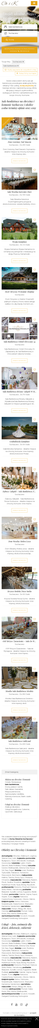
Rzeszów (17, 887)
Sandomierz (15, 906)
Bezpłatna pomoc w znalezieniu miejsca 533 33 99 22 (19, 50)
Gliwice (25, 899)
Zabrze (32, 899)
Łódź (24, 870)
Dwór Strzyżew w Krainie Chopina (19, 292)
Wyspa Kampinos (19, 242)
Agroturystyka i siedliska (14, 794)
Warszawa (26, 880)
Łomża (19, 892)
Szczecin (24, 916)
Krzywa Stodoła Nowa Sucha (20, 591)
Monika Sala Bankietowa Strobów (19, 691)
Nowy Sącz (19, 877)
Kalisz (30, 911)
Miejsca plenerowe (12, 792)
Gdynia (28, 894)
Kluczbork (31, 885)
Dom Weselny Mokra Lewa (19, 541)
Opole (32, 882)
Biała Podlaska (15, 865)
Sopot (34, 894)
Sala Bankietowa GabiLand (19, 741)
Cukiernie (25, 809)
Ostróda (5, 911)
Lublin (22, 863)
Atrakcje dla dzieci (12, 807)
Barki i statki (26, 796)
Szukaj (11, 40)
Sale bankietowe (11, 66)
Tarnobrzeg (17, 889)
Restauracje (16, 782)
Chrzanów (6, 880)
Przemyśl (25, 887)
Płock (4, 882)
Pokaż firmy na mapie (27, 73)
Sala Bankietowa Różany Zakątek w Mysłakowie (19, 391)
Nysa (18, 885)
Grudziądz (30, 861)
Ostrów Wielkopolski (19, 913)
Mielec (9, 889)
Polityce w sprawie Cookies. (9, 1026)
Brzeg (23, 885)
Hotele (8, 782)
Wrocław (16, 856)
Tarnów (11, 877)
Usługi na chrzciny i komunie (17, 804)
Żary (6, 870)
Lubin (14, 858)
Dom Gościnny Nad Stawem (19, 142)
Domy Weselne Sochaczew (21, 839)
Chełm (28, 863)
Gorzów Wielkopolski (10, 868)
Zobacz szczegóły (19, 161)
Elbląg (20, 909)
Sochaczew (18, 62)
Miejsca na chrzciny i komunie (17, 779)
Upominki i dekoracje (13, 812)
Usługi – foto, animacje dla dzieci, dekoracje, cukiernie (17, 926)
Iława (29, 909)
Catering (8, 799)
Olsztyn (14, 909)
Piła (8, 913)
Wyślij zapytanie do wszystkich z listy (21, 70)
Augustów (27, 892)
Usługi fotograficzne (13, 809)
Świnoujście (23, 918)
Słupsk (4, 897)
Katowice (24, 897)
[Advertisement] (20, 826)
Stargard (5, 918)
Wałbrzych (25, 856)
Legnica (33, 856)
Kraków (5, 877)
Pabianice (15, 873)
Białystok (5, 892)
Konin (4, 913)
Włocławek (21, 861)
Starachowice (18, 904)
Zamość (5, 865)
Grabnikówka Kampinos (20, 441)
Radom (34, 880)
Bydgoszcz (6, 861)
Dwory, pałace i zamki (13, 787)
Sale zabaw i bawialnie (14, 789)
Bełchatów (16, 875)
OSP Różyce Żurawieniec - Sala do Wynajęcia (19, 641)
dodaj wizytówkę (27, 86)
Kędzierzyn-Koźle (9, 885)
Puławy (24, 865)
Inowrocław (6, 863)
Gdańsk (22, 894)
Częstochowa (7, 899)
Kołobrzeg (13, 918)
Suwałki (13, 892)
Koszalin (31, 916)
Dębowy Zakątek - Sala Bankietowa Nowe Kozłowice (19, 491)
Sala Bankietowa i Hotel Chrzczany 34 (19, 342)
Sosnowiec (17, 899)
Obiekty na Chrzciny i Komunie (19, 850)
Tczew (10, 897)
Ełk (25, 909)
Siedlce (10, 882)
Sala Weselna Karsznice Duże (19, 192)
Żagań (11, 870)
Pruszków (17, 882)
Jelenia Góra (6, 858)
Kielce (17, 901)
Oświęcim (29, 877)
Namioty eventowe (12, 796)
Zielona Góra (24, 868)
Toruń (13, 861)
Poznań (24, 911)
